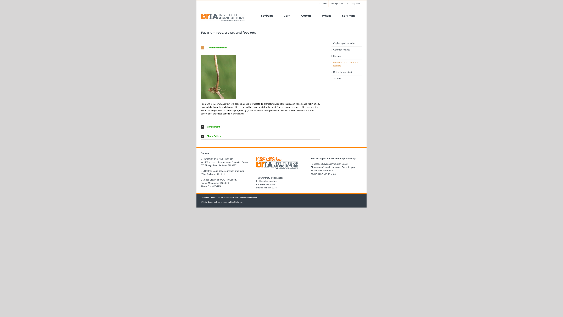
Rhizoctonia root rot (342, 72)
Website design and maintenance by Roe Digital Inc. (222, 202)
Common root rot (341, 49)
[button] (260, 48)
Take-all (337, 78)
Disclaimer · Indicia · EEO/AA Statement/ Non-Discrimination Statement (229, 198)
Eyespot (337, 56)
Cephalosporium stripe (344, 43)
